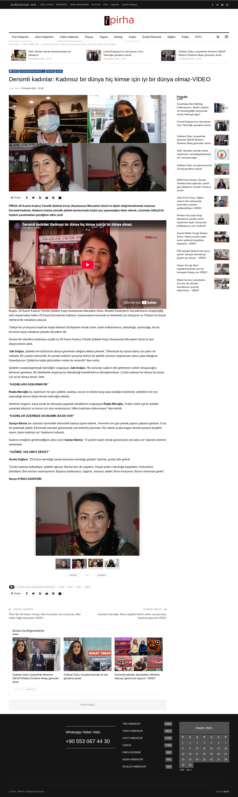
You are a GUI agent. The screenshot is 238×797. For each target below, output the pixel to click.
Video (15, 71)
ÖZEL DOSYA (46, 4)
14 (225, 748)
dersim (50, 71)
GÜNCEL (127, 745)
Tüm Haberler (20, 36)
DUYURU (96, 4)
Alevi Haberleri (44, 36)
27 (218, 759)
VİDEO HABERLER (132, 731)
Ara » (189, 769)
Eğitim (171, 36)
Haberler (115, 4)
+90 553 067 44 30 (88, 741)
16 (190, 754)
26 (211, 759)
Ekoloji (118, 36)
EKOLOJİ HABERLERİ (134, 766)
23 (190, 759)
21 (225, 754)
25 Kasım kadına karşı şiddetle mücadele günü (33, 71)
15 (183, 754)
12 (211, 748)
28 (225, 759)
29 (183, 765)
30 (190, 765)
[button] (80, 564)
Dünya (89, 36)
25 (204, 759)
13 (218, 748)
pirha (79, 587)
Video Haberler (69, 36)
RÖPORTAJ (61, 4)
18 (204, 754)
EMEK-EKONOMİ (131, 752)
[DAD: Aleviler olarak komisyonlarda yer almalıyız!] (18, 55)
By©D (226, 791)
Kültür (185, 36)
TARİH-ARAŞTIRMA (79, 4)
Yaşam (103, 36)
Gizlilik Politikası (129, 4)
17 (197, 754)
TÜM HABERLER (20, 639)
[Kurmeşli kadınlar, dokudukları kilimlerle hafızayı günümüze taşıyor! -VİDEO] (139, 654)
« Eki (182, 769)
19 (211, 754)
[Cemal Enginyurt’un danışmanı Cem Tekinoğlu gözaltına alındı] (93, 55)
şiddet (87, 587)
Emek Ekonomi (152, 36)
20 (218, 754)
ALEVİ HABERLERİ (132, 738)
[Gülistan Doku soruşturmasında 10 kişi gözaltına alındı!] (88, 654)
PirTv (105, 4)
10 (197, 748)
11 (204, 748)
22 (183, 759)
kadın (59, 71)
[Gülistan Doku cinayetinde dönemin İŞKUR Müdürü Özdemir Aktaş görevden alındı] (168, 55)
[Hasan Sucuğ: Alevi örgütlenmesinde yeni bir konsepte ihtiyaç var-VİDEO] (221, 269)
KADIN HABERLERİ (123, 639)
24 (197, 759)
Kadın (132, 36)
